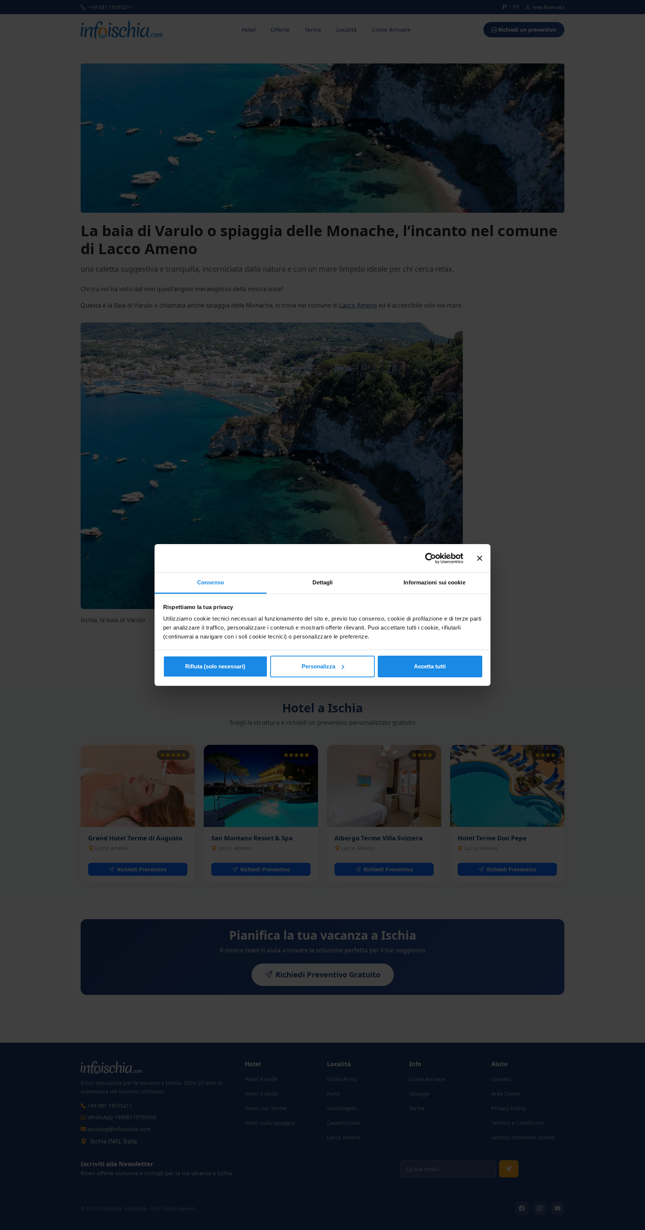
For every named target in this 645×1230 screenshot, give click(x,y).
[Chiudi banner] (479, 558)
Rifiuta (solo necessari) (215, 666)
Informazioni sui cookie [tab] (434, 582)
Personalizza (318, 666)
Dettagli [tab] (322, 582)
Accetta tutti (430, 666)
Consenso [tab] (210, 582)
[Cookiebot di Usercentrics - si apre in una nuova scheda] (430, 558)
